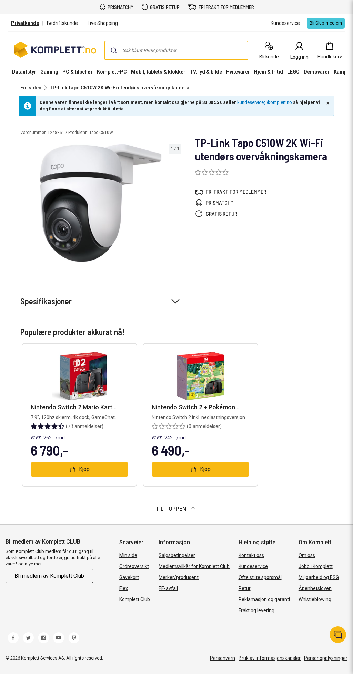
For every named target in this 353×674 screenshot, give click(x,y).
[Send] (113, 50)
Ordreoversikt (134, 566)
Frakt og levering (256, 610)
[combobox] (176, 50)
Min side (128, 555)
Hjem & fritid (268, 72)
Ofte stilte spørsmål (260, 577)
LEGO (293, 72)
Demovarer (317, 72)
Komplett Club (134, 599)
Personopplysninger (325, 658)
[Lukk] (327, 103)
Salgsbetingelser (177, 555)
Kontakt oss (251, 555)
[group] (100, 203)
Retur (245, 588)
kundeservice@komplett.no (264, 102)
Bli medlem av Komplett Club (49, 576)
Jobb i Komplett (316, 566)
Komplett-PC (112, 72)
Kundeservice (253, 566)
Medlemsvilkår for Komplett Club (194, 566)
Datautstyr (24, 72)
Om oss (307, 555)
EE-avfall (168, 588)
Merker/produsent (179, 577)
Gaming (49, 72)
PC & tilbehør (77, 72)
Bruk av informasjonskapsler (270, 658)
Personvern (222, 658)
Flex (123, 588)
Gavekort (129, 577)
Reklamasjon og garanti (264, 599)
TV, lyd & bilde (206, 72)
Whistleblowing (315, 599)
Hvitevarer (238, 72)
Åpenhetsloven (315, 588)
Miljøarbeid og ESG (319, 577)
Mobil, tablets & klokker (158, 72)
